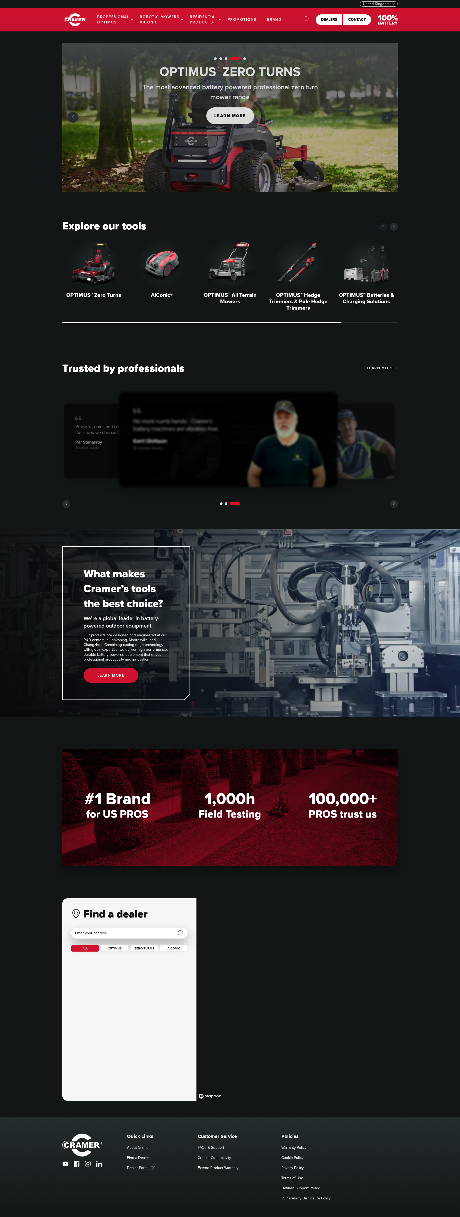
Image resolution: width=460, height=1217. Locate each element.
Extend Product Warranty (218, 1168)
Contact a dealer (230, 116)
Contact (357, 19)
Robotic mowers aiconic (159, 19)
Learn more (380, 368)
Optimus (115, 948)
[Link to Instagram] (88, 1164)
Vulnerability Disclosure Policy (306, 1198)
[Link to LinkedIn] (99, 1164)
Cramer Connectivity (214, 1158)
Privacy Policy (292, 1168)
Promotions (242, 19)
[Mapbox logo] (209, 1096)
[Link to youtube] (65, 1164)
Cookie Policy (292, 1158)
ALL (85, 948)
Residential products (203, 19)
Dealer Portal (137, 1168)
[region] (297, 999)
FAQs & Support (211, 1147)
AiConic (173, 948)
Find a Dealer (138, 1158)
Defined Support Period (300, 1188)
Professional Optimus (113, 19)
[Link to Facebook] (77, 1164)
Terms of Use (292, 1178)
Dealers (329, 19)
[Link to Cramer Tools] (75, 19)
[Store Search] (181, 933)
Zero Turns (144, 948)
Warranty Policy (293, 1147)
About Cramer (138, 1147)
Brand (274, 19)
